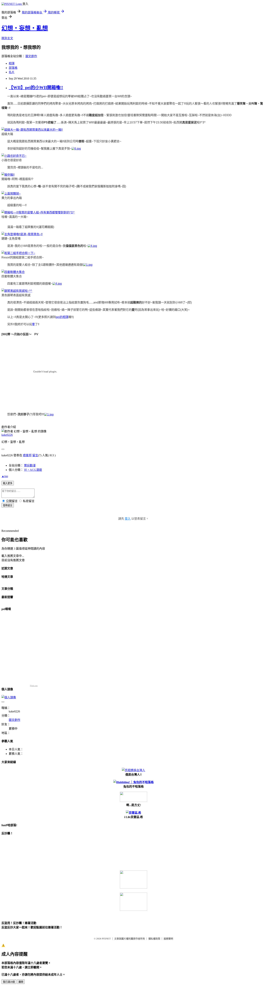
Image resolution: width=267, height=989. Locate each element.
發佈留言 (7, 505)
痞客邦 (27, 455)
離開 (21, 981)
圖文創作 (31, 56)
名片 (12, 72)
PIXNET (106, 938)
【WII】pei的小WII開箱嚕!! (36, 87)
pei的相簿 (62, 317)
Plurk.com (34, 686)
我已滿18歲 (9, 981)
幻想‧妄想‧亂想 (24, 28)
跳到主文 (7, 38)
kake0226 (7, 434)
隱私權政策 (154, 938)
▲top (4, 476)
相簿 (12, 63)
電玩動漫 (30, 465)
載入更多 (7, 483)
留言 (35, 455)
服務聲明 (168, 938)
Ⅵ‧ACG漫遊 (33, 469)
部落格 (13, 67)
